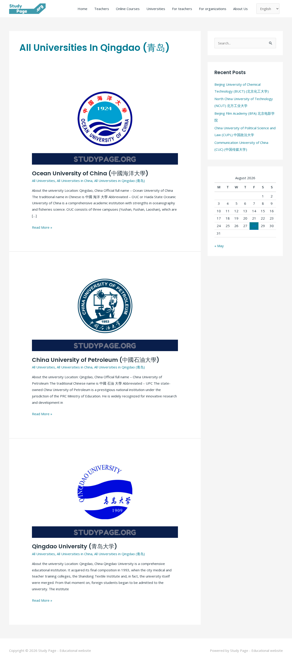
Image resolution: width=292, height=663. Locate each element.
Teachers (101, 8)
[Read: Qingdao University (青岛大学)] (105, 497)
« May (219, 245)
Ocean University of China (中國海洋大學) (90, 173)
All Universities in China (74, 180)
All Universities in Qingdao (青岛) (119, 180)
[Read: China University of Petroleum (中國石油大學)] (105, 310)
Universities (155, 8)
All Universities (43, 180)
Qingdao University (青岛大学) (74, 546)
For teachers (182, 8)
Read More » (42, 227)
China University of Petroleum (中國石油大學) (95, 360)
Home (82, 8)
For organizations (212, 8)
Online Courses (128, 8)
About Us (240, 8)
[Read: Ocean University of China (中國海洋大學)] (105, 123)
